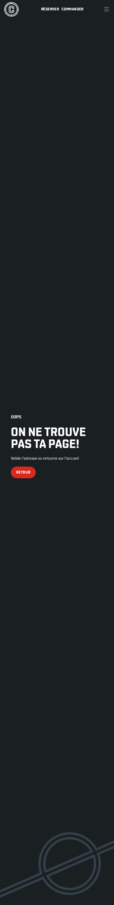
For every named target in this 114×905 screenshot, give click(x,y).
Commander (73, 9)
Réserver (50, 9)
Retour (23, 472)
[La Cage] (11, 9)
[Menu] (106, 9)
